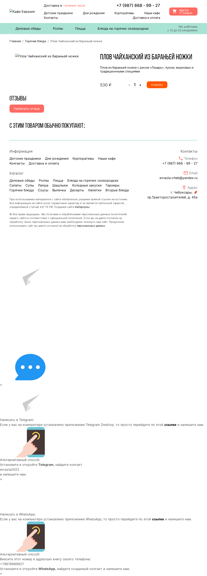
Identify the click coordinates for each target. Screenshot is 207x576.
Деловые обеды (28, 28)
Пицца (80, 28)
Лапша (43, 185)
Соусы (43, 190)
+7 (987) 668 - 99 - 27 (179, 163)
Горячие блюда (22, 190)
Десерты (77, 190)
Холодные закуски (87, 185)
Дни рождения (94, 13)
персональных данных (91, 225)
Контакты (51, 18)
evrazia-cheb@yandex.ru (178, 178)
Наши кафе (152, 13)
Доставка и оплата (146, 18)
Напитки (94, 190)
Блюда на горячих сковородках (123, 28)
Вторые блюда (117, 190)
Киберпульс (82, 206)
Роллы (58, 28)
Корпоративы (124, 13)
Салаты (15, 185)
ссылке (170, 425)
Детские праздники (58, 13)
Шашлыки (60, 185)
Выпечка (59, 190)
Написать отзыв (27, 109)
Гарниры (112, 185)
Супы (29, 185)
